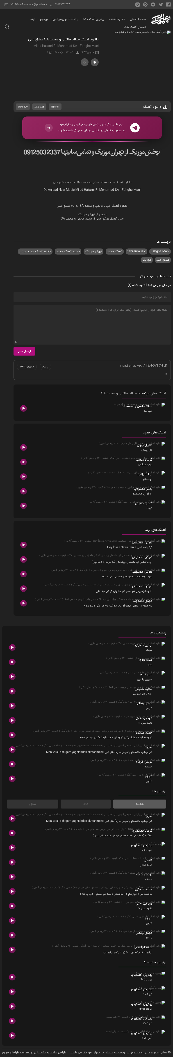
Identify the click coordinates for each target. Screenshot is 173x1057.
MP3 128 (39, 106)
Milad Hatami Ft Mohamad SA (97, 190)
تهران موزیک (93, 251)
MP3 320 (23, 106)
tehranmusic (136, 251)
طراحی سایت (58, 1052)
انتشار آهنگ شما (135, 27)
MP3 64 (55, 106)
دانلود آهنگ (117, 19)
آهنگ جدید (114, 251)
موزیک (146, 260)
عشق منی (59, 182)
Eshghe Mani (131, 190)
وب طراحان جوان (13, 1052)
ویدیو (44, 19)
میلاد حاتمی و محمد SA (91, 182)
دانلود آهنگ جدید (120, 182)
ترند (32, 19)
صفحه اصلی (138, 19)
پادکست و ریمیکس (65, 19)
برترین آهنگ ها (93, 19)
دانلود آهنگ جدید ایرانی (35, 251)
